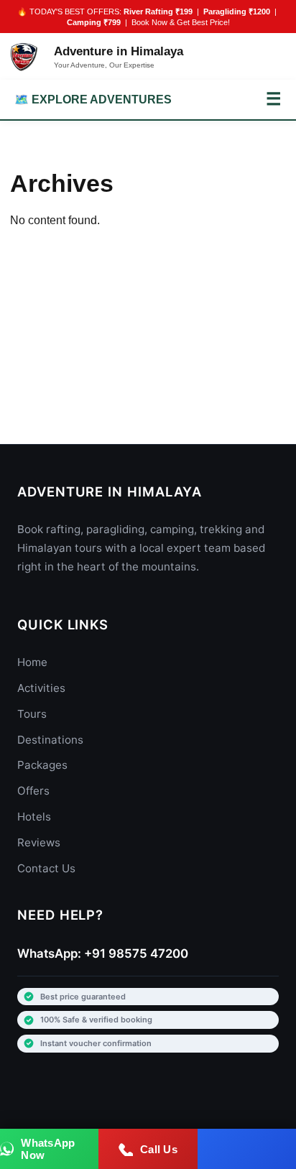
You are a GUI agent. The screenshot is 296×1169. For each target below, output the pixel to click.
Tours (32, 714)
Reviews (38, 842)
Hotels (34, 816)
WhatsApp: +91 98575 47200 (102, 953)
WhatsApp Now (48, 1149)
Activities (41, 688)
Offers (33, 791)
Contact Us (46, 868)
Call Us (158, 1149)
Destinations (50, 740)
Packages (42, 765)
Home (32, 662)
